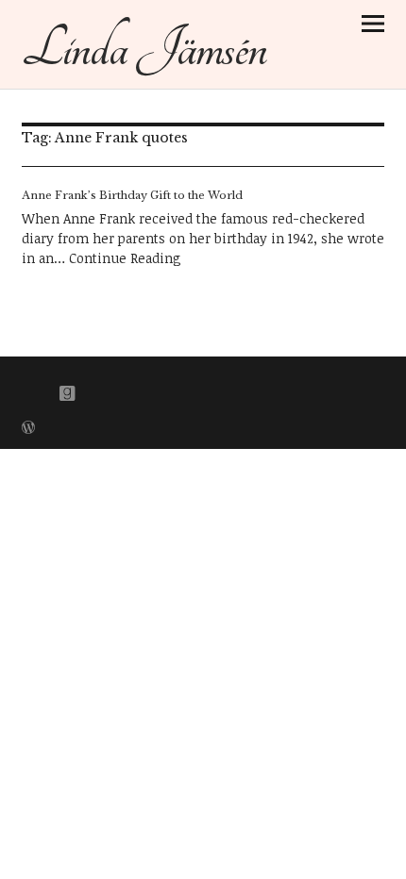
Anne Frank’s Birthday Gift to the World (132, 195)
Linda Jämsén (144, 48)
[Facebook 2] (100, 389)
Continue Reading (125, 258)
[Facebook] (36, 389)
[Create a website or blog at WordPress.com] (28, 429)
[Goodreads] (68, 389)
